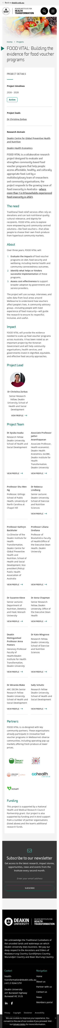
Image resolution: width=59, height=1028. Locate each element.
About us (40, 981)
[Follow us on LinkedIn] (6, 1003)
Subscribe (30, 888)
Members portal (44, 1002)
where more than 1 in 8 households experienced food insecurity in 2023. (29, 193)
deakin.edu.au (18, 2)
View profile (13, 474)
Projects (20, 41)
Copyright (17, 1013)
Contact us (41, 991)
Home (9, 41)
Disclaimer (28, 1013)
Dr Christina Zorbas (17, 119)
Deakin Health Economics (20, 148)
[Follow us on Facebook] (12, 1003)
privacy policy (19, 1024)
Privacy (7, 1013)
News (39, 997)
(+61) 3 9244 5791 (13, 983)
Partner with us (44, 986)
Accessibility (39, 1013)
